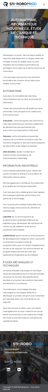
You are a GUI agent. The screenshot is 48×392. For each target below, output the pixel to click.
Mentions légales (11, 349)
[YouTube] (19, 369)
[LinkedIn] (8, 369)
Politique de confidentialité (15, 352)
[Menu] (44, 4)
